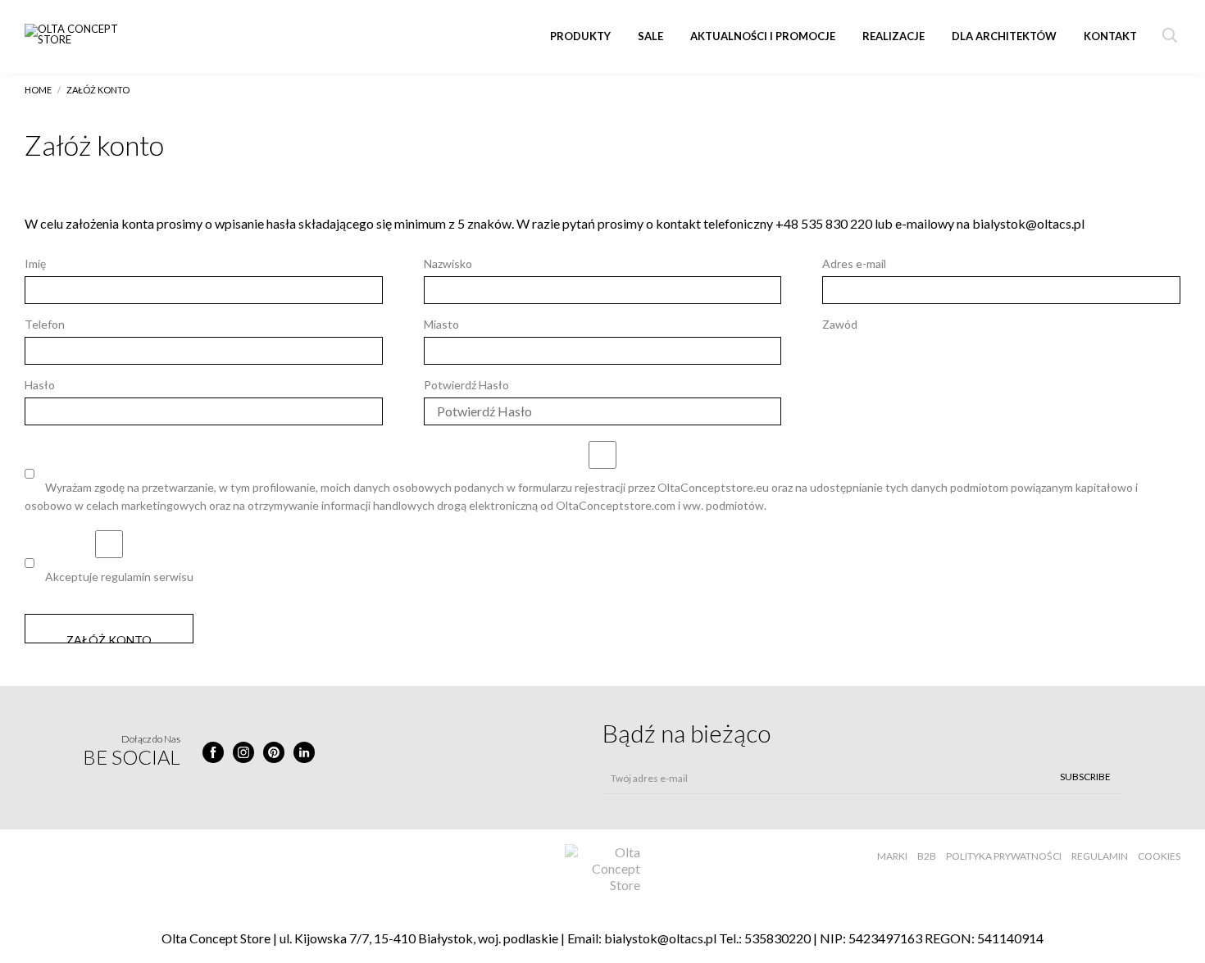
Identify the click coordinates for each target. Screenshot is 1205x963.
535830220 (777, 938)
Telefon (45, 324)
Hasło (40, 385)
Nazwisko (448, 263)
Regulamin (1099, 856)
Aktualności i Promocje (762, 36)
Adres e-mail (854, 263)
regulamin (126, 577)
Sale (650, 36)
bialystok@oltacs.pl (660, 938)
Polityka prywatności (1004, 856)
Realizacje (893, 36)
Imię (35, 263)
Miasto (441, 324)
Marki (892, 856)
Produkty (580, 36)
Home (38, 89)
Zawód (839, 324)
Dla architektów (1004, 36)
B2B (926, 856)
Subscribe (1085, 776)
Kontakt (1110, 36)
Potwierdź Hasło (466, 385)
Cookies (1159, 856)
